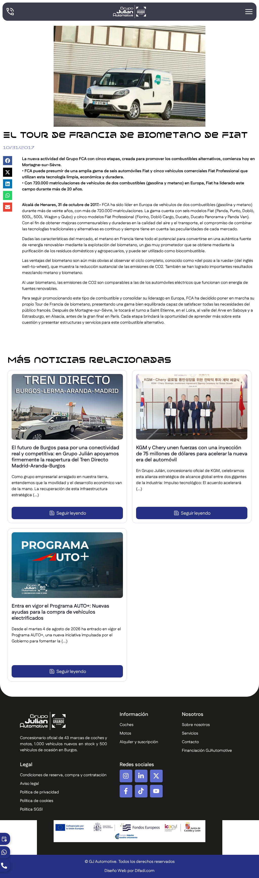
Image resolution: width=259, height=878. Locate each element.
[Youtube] (156, 791)
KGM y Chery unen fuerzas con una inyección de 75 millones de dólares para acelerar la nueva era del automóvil (191, 453)
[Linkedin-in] (141, 776)
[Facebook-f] (126, 791)
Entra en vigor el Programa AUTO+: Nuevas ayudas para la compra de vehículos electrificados (60, 612)
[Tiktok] (141, 791)
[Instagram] (126, 776)
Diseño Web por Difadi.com (129, 871)
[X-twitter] (156, 776)
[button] (7, 160)
